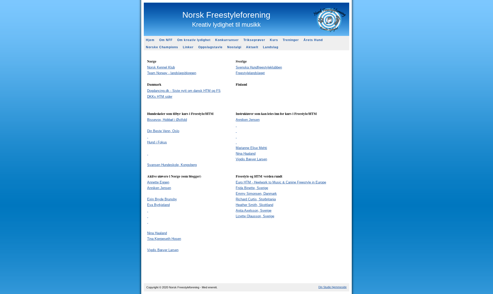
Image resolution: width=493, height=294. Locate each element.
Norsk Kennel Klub (161, 67)
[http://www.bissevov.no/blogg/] (147, 222)
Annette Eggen (158, 182)
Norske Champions (162, 47)
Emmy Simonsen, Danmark (256, 193)
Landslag (270, 47)
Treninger (291, 40)
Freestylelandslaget (250, 73)
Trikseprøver (254, 40)
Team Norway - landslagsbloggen (171, 73)
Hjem (150, 40)
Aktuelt (252, 47)
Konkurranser (227, 40)
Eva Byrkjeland (158, 205)
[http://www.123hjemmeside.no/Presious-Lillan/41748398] (147, 210)
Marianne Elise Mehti (251, 148)
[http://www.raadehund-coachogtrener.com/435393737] (236, 125)
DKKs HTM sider (159, 97)
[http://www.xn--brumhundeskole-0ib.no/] (236, 131)
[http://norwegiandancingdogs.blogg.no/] (147, 216)
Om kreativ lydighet (194, 40)
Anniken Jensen (248, 120)
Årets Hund (313, 40)
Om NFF (166, 40)
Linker (188, 47)
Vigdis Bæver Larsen (162, 250)
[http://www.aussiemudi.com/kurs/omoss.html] (147, 137)
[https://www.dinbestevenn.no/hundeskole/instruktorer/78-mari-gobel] (236, 142)
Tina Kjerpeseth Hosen (164, 239)
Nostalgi (234, 47)
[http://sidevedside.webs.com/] (147, 153)
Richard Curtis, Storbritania (256, 199)
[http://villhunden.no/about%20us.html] (236, 137)
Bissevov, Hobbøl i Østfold (167, 120)
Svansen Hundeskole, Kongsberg (172, 165)
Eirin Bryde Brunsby (162, 199)
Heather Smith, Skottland (254, 205)
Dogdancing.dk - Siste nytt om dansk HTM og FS (184, 91)
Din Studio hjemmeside (332, 287)
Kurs (274, 40)
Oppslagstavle (210, 47)
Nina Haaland (245, 153)
